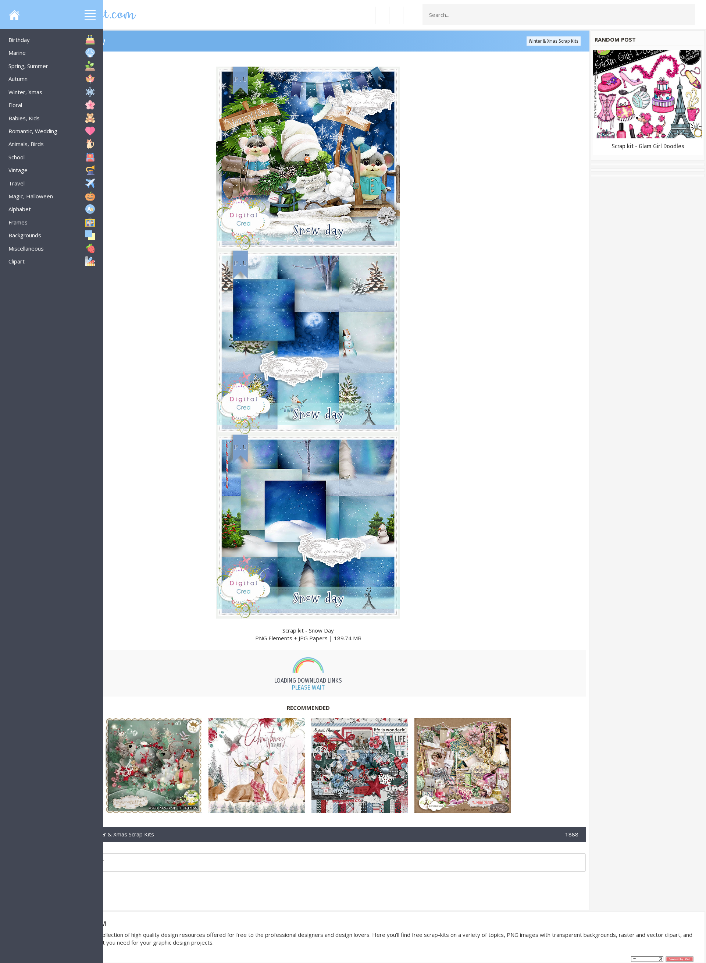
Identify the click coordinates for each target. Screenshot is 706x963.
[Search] (687, 14)
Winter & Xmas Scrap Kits (553, 41)
